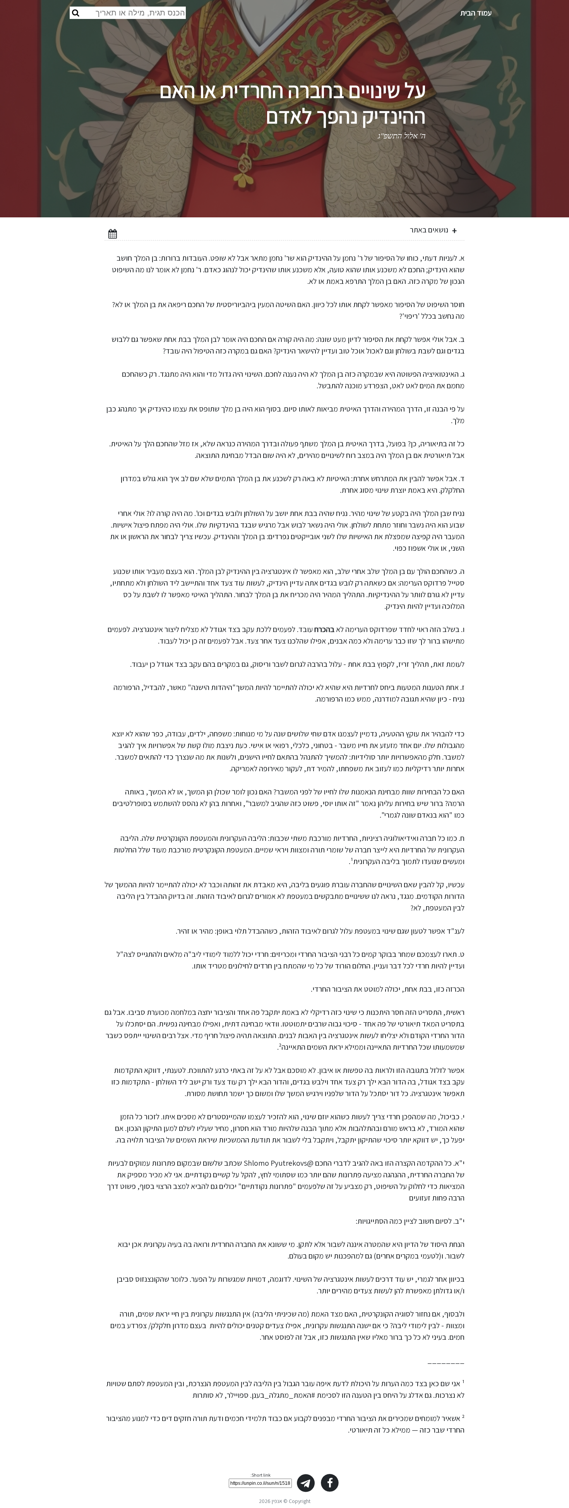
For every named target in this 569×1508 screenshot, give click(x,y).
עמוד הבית (476, 13)
